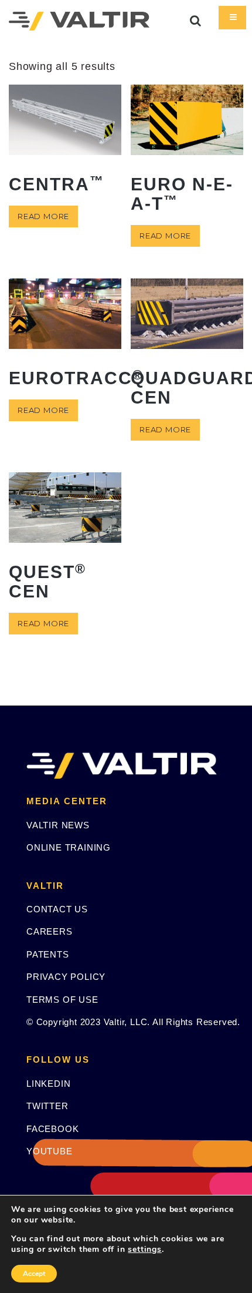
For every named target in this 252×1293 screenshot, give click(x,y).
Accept (34, 1273)
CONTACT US (57, 909)
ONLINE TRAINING (68, 847)
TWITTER (47, 1106)
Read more (43, 216)
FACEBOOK (52, 1129)
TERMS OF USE (62, 1000)
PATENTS (47, 954)
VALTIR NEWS (58, 825)
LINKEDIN (48, 1084)
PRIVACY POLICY (65, 977)
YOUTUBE (49, 1151)
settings (144, 1249)
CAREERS (49, 931)
